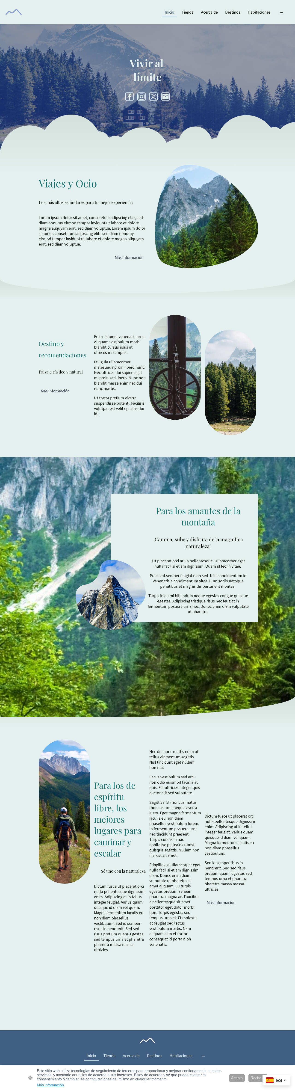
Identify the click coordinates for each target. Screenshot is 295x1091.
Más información (129, 257)
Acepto (237, 1078)
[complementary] (276, 1080)
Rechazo (258, 1078)
